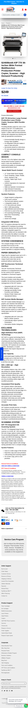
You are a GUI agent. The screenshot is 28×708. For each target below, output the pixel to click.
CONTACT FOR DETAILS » (14, 111)
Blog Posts (4, 660)
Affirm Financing (5, 593)
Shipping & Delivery (6, 578)
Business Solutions (6, 655)
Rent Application (5, 672)
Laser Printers (5, 613)
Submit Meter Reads (6, 633)
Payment (3, 586)
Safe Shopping (5, 662)
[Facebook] (2, 690)
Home (2, 23)
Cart (26, 9)
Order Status (4, 571)
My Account (4, 569)
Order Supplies (5, 630)
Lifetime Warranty (5, 583)
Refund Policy (4, 588)
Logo (10, 9)
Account (23, 9)
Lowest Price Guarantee (7, 581)
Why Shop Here (5, 648)
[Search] (25, 15)
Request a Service (6, 628)
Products (8, 23)
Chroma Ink (4, 625)
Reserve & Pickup (6, 576)
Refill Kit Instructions (6, 611)
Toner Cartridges (5, 606)
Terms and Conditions (6, 665)
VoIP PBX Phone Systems (8, 620)
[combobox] (14, 14)
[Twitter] (4, 690)
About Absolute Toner (6, 645)
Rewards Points (5, 650)
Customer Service (6, 573)
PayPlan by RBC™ (6, 591)
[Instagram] (9, 690)
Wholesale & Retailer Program (9, 653)
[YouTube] (12, 690)
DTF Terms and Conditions (8, 667)
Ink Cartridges (5, 608)
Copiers (3, 618)
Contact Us (4, 596)
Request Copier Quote (7, 635)
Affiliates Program (5, 658)
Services (3, 623)
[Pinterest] (7, 690)
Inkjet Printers (4, 616)
